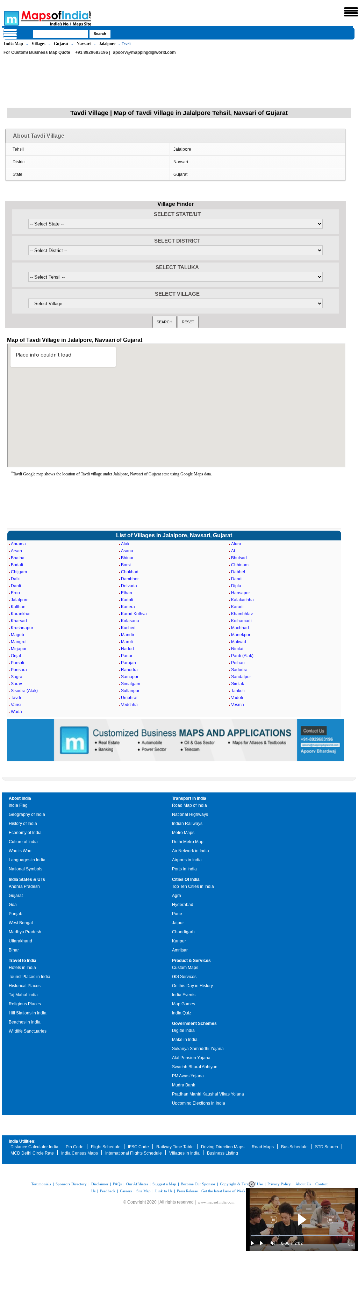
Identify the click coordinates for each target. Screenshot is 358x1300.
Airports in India (187, 859)
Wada (16, 711)
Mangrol (19, 641)
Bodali (17, 564)
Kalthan (18, 606)
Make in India (185, 1039)
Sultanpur (130, 690)
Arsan (16, 550)
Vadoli (237, 697)
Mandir (127, 634)
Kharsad (19, 620)
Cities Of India (186, 879)
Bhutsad (239, 557)
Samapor (129, 676)
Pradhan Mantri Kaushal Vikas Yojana (208, 1094)
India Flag (18, 805)
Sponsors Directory (71, 1184)
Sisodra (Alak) (24, 690)
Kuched (128, 627)
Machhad (240, 627)
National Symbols (25, 869)
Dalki (16, 578)
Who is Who (20, 850)
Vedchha (129, 704)
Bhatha (17, 557)
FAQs (117, 1184)
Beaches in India (25, 1022)
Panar (127, 655)
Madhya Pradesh (25, 931)
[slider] (302, 1235)
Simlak (237, 683)
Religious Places (25, 1003)
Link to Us (163, 1191)
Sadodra (239, 669)
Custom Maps (185, 967)
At (233, 550)
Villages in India (184, 1153)
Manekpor (240, 634)
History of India (23, 823)
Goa (13, 904)
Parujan (128, 662)
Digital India (183, 1030)
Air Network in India (190, 850)
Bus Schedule (294, 1146)
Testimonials (41, 1184)
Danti (16, 585)
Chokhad (129, 571)
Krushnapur (22, 627)
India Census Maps (79, 1153)
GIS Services (184, 976)
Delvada (129, 585)
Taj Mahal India (23, 994)
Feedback (107, 1191)
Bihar (14, 950)
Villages (38, 43)
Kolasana (130, 620)
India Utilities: (22, 1141)
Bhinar (127, 557)
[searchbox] (60, 34)
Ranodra (129, 669)
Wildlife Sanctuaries (27, 1031)
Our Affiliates (137, 1184)
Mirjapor (19, 648)
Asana (127, 550)
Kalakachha (242, 599)
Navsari (84, 43)
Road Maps (263, 1146)
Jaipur (178, 922)
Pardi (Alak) (242, 655)
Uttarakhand (20, 941)
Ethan (126, 592)
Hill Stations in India (27, 1013)
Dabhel (238, 571)
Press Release (187, 1191)
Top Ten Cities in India (193, 886)
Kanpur (179, 941)
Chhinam (240, 564)
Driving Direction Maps (222, 1146)
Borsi (126, 564)
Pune (177, 913)
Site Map (143, 1191)
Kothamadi (241, 620)
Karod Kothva (134, 613)
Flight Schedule (106, 1146)
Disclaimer (99, 1184)
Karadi (237, 606)
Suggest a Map (164, 1184)
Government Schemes (194, 1023)
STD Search (326, 1146)
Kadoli (127, 599)
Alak (125, 543)
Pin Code (75, 1146)
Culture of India (23, 841)
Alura (236, 543)
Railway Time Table (175, 1146)
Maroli (127, 641)
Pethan (238, 662)
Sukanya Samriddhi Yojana (198, 1048)
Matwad (238, 641)
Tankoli (238, 690)
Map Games (183, 1003)
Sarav (16, 683)
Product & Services (191, 960)
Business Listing (222, 1153)
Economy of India (25, 832)
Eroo (15, 592)
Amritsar (180, 950)
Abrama (18, 543)
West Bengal (21, 922)
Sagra (16, 676)
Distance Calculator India (34, 1146)
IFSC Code (138, 1146)
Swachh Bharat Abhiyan (194, 1066)
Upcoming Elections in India (198, 1103)
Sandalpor (241, 676)
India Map (13, 43)
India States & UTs (27, 879)
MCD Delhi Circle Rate (32, 1153)
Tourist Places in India (29, 976)
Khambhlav (242, 613)
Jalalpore (107, 43)
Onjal (16, 655)
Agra (176, 895)
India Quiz (181, 1013)
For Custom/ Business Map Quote (36, 52)
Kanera (128, 606)
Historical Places (25, 985)
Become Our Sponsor (198, 1184)
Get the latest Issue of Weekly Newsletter (233, 1191)
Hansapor (240, 592)
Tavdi (16, 697)
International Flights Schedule (133, 1153)
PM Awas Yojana (188, 1075)
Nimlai (237, 648)
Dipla (236, 585)
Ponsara (19, 669)
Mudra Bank (183, 1085)
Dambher (130, 578)
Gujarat (61, 43)
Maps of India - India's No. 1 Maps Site (10, 17)
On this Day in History (192, 985)
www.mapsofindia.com (216, 1202)
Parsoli (17, 662)
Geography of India (27, 814)
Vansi (16, 704)
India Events (183, 994)
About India (20, 798)
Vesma (237, 704)
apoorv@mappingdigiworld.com (144, 52)
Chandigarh (183, 931)
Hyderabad (182, 904)
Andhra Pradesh (24, 886)
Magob (17, 634)
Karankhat (20, 613)
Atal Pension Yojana (191, 1057)
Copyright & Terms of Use (241, 1184)
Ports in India (184, 869)
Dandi (237, 578)
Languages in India (27, 859)
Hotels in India (22, 967)
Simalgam (130, 683)
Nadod (127, 648)
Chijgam (19, 571)
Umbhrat (129, 697)
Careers (126, 1191)
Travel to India (22, 960)
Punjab (15, 913)
